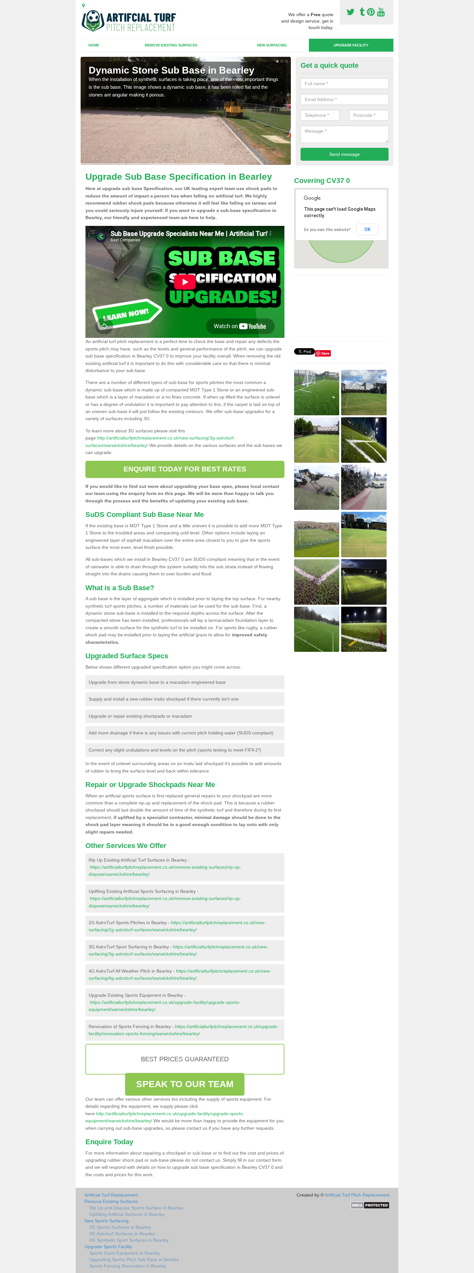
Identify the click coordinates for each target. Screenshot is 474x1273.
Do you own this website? (327, 229)
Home (93, 45)
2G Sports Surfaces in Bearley (120, 1227)
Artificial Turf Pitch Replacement (357, 1194)
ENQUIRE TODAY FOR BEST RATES (184, 469)
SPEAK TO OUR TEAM (184, 1084)
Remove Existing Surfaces (171, 45)
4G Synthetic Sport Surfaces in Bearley (129, 1240)
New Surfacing (272, 45)
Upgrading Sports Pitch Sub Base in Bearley (134, 1259)
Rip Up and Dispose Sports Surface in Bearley (136, 1207)
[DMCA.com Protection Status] (370, 1204)
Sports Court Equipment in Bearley (124, 1253)
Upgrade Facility (351, 45)
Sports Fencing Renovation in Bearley (127, 1265)
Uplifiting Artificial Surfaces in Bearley (126, 1214)
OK (367, 229)
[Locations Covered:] (83, 5)
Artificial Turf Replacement (111, 1194)
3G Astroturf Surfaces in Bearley (122, 1233)
